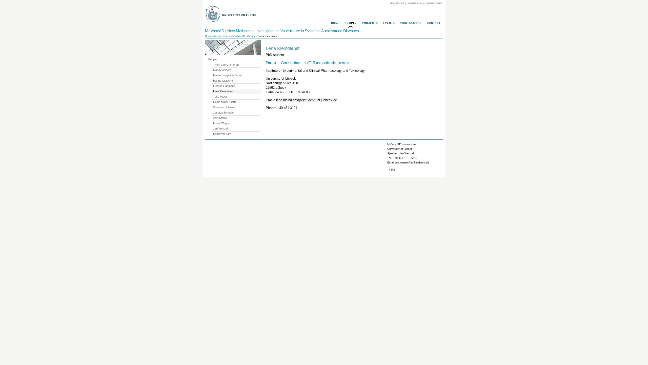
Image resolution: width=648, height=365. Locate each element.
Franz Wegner (222, 123)
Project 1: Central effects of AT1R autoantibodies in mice (307, 63)
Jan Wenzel (220, 128)
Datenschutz (433, 3)
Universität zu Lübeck (217, 36)
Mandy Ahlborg (222, 69)
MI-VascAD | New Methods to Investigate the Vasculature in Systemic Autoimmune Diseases (282, 31)
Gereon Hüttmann (224, 85)
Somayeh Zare (222, 133)
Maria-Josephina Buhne (227, 75)
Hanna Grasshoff (223, 80)
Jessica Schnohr (223, 112)
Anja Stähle (220, 117)
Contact (433, 23)
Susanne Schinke (224, 107)
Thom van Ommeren (226, 64)
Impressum (414, 3)
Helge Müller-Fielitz (224, 101)
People (351, 23)
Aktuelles (396, 3)
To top (391, 169)
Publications (411, 23)
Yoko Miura (220, 96)
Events (389, 23)
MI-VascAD (238, 36)
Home (335, 23)
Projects (370, 23)
